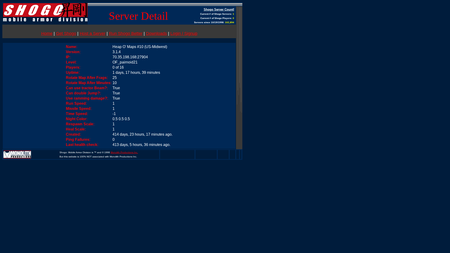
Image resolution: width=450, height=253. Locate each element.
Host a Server (92, 33)
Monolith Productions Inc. (124, 152)
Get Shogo (66, 33)
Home (46, 33)
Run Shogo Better (125, 33)
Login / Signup (183, 33)
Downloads (156, 33)
